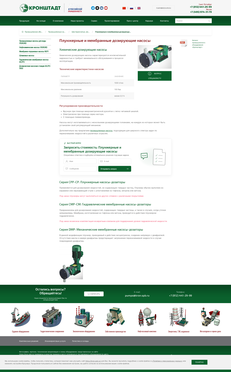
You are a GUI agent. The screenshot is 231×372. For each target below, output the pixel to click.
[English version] (139, 8)
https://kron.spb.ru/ (93, 361)
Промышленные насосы (57, 32)
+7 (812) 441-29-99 (201, 6)
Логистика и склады (80, 341)
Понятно (199, 362)
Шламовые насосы (26, 55)
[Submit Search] (209, 20)
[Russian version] (131, 8)
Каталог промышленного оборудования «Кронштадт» (198, 43)
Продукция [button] (24, 21)
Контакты (164, 21)
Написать (95, 294)
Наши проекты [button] (77, 21)
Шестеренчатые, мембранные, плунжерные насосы (81, 32)
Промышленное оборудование (34, 32)
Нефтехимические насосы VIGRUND (33, 47)
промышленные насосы (101, 130)
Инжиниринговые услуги (55, 341)
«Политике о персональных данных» (167, 361)
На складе (41, 21)
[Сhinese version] (124, 8)
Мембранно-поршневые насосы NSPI (33, 51)
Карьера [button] (149, 21)
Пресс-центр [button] (132, 21)
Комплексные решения (28, 341)
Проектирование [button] (112, 21)
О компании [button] (58, 21)
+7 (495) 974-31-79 (201, 11)
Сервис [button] (94, 21)
